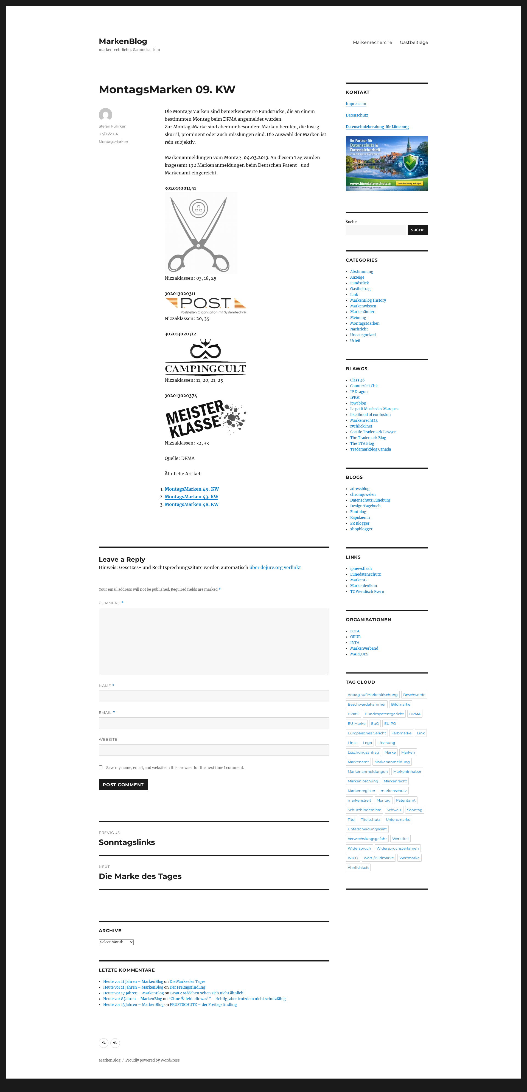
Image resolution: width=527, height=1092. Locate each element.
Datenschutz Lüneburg (370, 500)
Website (108, 739)
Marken (408, 752)
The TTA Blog (362, 443)
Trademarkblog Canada (370, 449)
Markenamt (358, 762)
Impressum (356, 103)
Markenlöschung (363, 781)
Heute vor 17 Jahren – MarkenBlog (133, 993)
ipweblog (358, 403)
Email (107, 712)
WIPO (353, 858)
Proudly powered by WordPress (152, 1060)
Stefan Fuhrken (113, 126)
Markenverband (364, 648)
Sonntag (414, 810)
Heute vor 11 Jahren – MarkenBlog (133, 981)
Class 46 (357, 380)
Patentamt (406, 800)
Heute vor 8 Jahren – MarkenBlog (132, 999)
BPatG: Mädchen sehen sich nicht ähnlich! (207, 993)
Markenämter (362, 312)
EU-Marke (357, 723)
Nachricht (359, 329)
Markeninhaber (407, 771)
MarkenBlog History (368, 300)
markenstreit (359, 800)
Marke (390, 752)
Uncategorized (363, 335)
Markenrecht (395, 781)
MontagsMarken (113, 141)
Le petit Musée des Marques (374, 409)
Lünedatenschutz (365, 574)
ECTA (355, 631)
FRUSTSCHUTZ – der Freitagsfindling (203, 1004)
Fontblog (358, 512)
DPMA (415, 714)
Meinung (358, 317)
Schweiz (394, 810)
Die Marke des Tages (188, 981)
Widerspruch (359, 848)
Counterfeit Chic (364, 386)
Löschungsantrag (363, 752)
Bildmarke (400, 704)
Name (107, 685)
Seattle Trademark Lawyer (373, 432)
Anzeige (357, 277)
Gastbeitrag (360, 289)
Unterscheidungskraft (367, 829)
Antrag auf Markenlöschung (373, 694)
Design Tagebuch (365, 506)
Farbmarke (401, 733)
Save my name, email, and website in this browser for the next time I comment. (175, 767)
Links (352, 742)
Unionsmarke (398, 819)
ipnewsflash (361, 568)
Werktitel (400, 838)
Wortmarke (409, 858)
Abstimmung (361, 271)
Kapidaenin (360, 517)
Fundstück (359, 283)
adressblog (359, 488)
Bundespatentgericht (384, 714)
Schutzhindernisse (364, 810)
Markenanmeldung (392, 762)
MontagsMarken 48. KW (191, 504)
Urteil (355, 340)
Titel (351, 819)
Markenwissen (363, 306)
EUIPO (390, 723)
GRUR (355, 637)
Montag (384, 800)
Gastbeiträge (414, 42)
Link (354, 294)
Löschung (386, 742)
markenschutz (394, 790)
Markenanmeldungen (368, 771)
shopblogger (361, 529)
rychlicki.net (361, 426)
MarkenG (358, 580)
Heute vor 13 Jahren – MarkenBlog (133, 1004)
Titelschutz (370, 819)
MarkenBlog (123, 41)
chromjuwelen (363, 494)
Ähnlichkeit (358, 867)
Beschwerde (414, 694)
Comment (111, 603)
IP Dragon (359, 391)
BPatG (353, 714)
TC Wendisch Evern (367, 591)
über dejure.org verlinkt (275, 567)
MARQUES (359, 654)
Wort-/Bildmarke (379, 858)
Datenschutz (357, 115)
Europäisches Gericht (367, 733)
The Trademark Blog (368, 437)
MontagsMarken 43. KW (191, 496)
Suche (351, 222)
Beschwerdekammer (367, 704)
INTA (354, 642)
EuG (375, 723)
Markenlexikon (363, 586)
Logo (367, 742)
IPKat (355, 397)
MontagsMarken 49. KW (192, 489)
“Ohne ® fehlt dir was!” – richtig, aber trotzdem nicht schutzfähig (227, 999)
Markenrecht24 (364, 420)
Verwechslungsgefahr (367, 838)
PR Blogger (359, 523)
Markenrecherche (372, 42)
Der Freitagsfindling (187, 987)
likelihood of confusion (370, 414)
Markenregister (361, 790)
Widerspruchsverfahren (398, 848)
